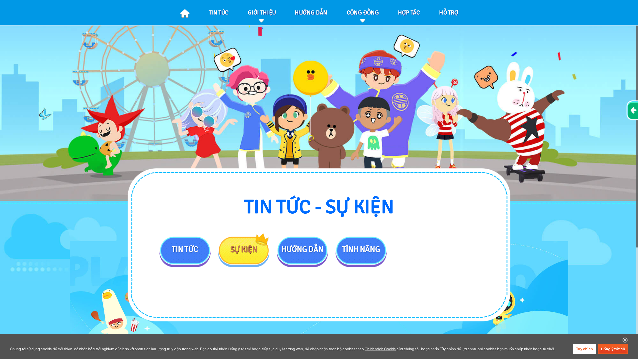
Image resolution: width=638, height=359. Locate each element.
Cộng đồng (363, 12)
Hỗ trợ (448, 12)
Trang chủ (184, 12)
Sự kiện (243, 249)
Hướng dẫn (302, 249)
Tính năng (361, 249)
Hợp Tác (409, 12)
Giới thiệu (262, 12)
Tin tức (185, 249)
